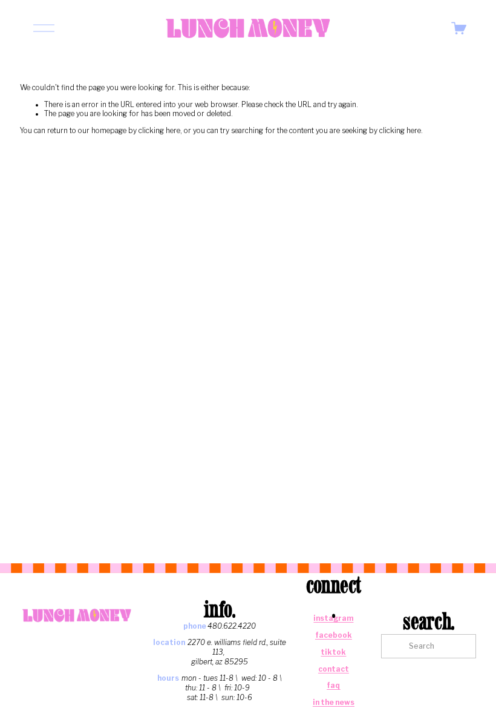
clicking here (159, 130)
